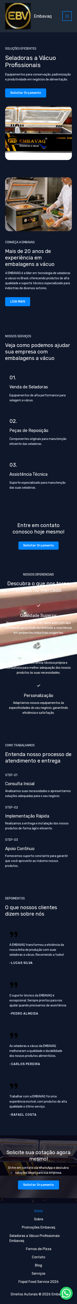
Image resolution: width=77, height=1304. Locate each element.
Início (38, 1211)
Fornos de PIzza (38, 1249)
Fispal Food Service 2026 (38, 1282)
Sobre (38, 1219)
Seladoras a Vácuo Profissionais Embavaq (34, 1238)
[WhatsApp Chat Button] (66, 1293)
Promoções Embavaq (38, 1227)
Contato (38, 1257)
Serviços (38, 1273)
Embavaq (43, 16)
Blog (38, 1265)
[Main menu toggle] (67, 16)
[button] (38, 545)
